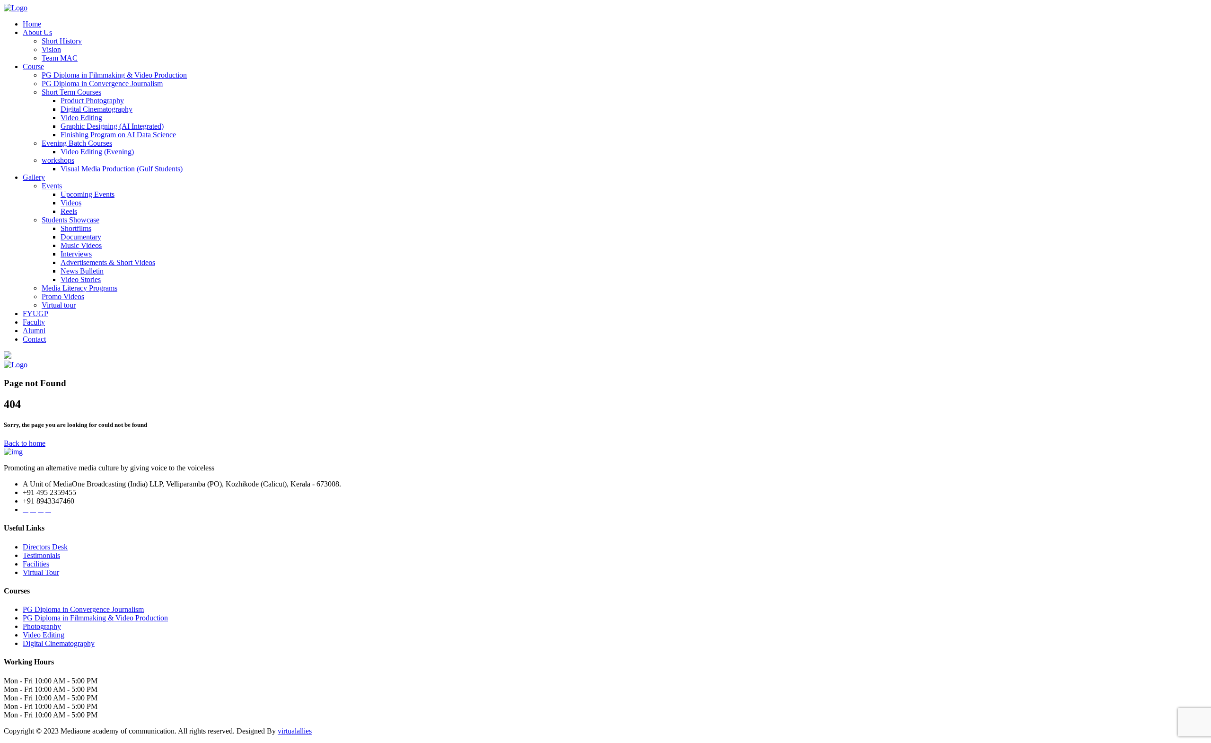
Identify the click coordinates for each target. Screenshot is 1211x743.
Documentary (81, 237)
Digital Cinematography (96, 109)
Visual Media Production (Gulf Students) (122, 169)
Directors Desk (45, 547)
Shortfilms (76, 228)
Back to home (24, 443)
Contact (34, 339)
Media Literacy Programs (79, 288)
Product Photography (92, 101)
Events (52, 186)
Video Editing (81, 118)
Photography (42, 626)
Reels (69, 211)
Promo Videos (63, 296)
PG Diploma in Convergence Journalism (102, 84)
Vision (51, 49)
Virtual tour (59, 305)
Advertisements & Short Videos (108, 262)
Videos (71, 203)
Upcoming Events (87, 194)
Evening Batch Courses (77, 143)
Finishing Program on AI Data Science (118, 135)
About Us (37, 32)
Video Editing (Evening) (97, 152)
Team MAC (60, 58)
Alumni (34, 331)
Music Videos (81, 245)
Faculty (34, 322)
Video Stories (81, 279)
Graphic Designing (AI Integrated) (112, 126)
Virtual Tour (41, 572)
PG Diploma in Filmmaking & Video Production (114, 75)
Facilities (36, 564)
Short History (62, 41)
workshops (58, 160)
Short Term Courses (71, 92)
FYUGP (35, 314)
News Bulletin (82, 271)
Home (32, 24)
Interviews (76, 254)
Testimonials (41, 555)
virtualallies (295, 731)
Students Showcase (70, 220)
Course (33, 66)
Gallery (34, 177)
